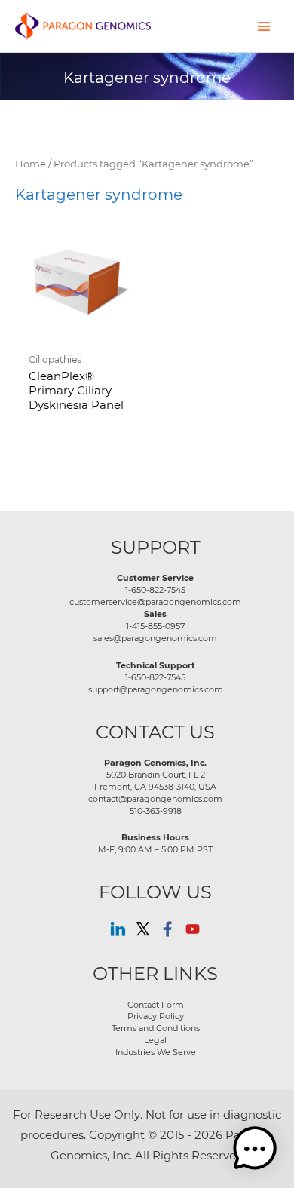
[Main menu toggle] (264, 26)
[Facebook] (167, 929)
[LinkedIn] (118, 929)
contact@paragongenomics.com (155, 799)
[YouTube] (192, 929)
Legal (155, 1040)
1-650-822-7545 (155, 590)
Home (30, 163)
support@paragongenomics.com (155, 689)
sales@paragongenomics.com (155, 638)
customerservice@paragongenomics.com (155, 602)
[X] (143, 929)
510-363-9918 (156, 811)
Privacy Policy (155, 1016)
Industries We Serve (155, 1052)
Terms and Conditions (156, 1028)
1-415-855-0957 (155, 626)
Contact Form (155, 1004)
